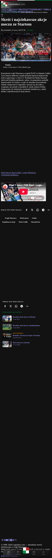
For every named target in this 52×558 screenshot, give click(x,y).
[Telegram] (43, 210)
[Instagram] (9, 540)
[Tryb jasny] (2, 14)
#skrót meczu (24, 218)
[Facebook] (26, 210)
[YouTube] (7, 540)
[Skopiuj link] (48, 210)
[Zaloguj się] (2, 16)
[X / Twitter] (4, 540)
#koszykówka (35, 222)
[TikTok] (13, 540)
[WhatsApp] (37, 210)
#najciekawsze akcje (8, 222)
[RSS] (16, 540)
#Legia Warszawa (10, 218)
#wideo (34, 218)
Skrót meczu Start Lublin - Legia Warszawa (18, 173)
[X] (32, 210)
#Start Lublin (23, 222)
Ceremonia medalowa (9, 175)
